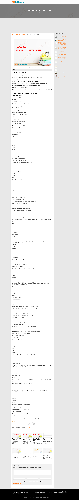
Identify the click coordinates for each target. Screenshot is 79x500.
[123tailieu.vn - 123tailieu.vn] (18, 2)
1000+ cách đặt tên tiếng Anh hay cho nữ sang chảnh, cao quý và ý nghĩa (62, 58)
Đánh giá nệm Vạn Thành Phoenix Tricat (62, 40)
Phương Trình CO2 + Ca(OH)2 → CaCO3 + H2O (37, 439)
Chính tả (30, 497)
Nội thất (48, 497)
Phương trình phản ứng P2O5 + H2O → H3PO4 (27, 439)
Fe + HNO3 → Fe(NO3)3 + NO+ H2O (27, 454)
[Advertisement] (39, 24)
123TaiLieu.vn (24, 34)
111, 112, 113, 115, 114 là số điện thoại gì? (62, 66)
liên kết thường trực (28, 427)
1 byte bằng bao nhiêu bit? (62, 54)
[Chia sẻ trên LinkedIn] (35, 424)
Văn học (44, 497)
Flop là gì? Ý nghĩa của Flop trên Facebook (61, 69)
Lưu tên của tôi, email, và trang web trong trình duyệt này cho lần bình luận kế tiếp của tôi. (29, 481)
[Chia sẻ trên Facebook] (29, 424)
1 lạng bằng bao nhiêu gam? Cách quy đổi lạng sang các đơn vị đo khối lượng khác (62, 62)
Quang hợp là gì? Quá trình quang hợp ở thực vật (62, 72)
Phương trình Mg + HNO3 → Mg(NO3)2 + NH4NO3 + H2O (47, 454)
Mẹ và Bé (37, 497)
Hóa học (21, 427)
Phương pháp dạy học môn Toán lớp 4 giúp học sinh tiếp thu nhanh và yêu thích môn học (62, 44)
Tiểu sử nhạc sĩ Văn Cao (62, 36)
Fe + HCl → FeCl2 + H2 (16, 34)
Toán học (41, 497)
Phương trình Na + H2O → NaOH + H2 (16, 439)
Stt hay (51, 497)
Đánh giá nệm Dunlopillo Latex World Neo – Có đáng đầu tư (62, 48)
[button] (66, 2)
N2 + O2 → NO (35, 453)
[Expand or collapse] (51, 69)
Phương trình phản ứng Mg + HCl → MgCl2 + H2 (16, 454)
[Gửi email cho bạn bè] (32, 424)
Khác (54, 497)
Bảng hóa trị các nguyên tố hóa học (47, 439)
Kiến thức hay (26, 497)
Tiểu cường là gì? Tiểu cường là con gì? (61, 52)
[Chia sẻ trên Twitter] (30, 424)
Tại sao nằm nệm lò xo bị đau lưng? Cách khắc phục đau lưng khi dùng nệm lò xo (62, 76)
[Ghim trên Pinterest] (34, 424)
